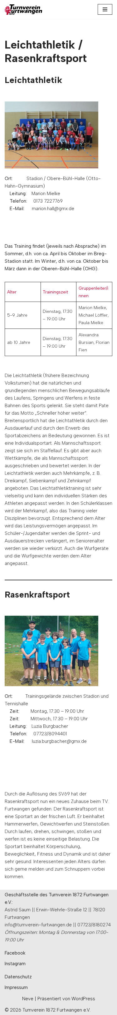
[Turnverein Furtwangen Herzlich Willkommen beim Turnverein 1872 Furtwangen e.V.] (23, 9)
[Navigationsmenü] (105, 9)
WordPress (83, 999)
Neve (27, 999)
